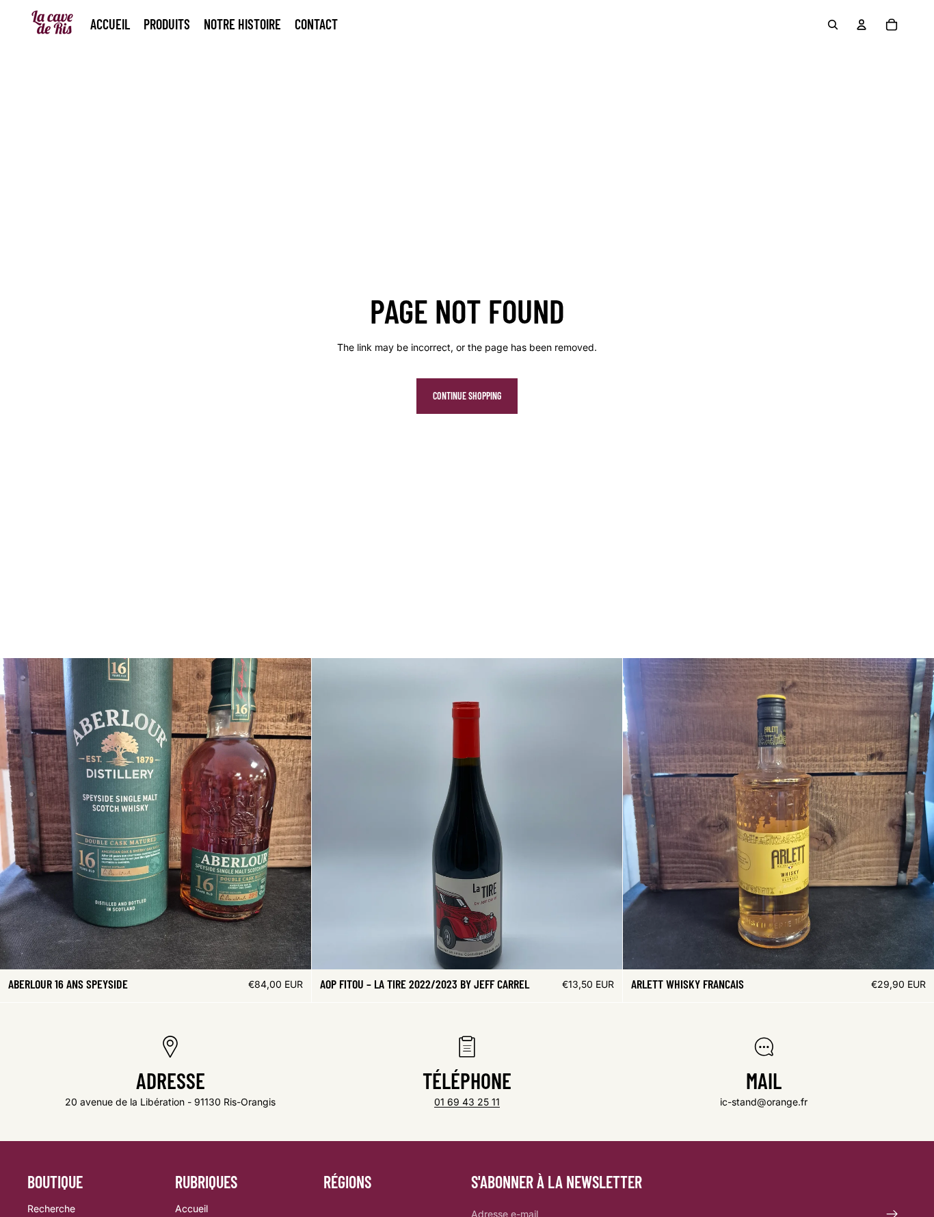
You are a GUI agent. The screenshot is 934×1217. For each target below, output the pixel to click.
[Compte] (861, 25)
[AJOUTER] (290, 948)
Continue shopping (467, 396)
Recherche (51, 1208)
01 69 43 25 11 (467, 1102)
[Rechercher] (833, 25)
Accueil (191, 1208)
